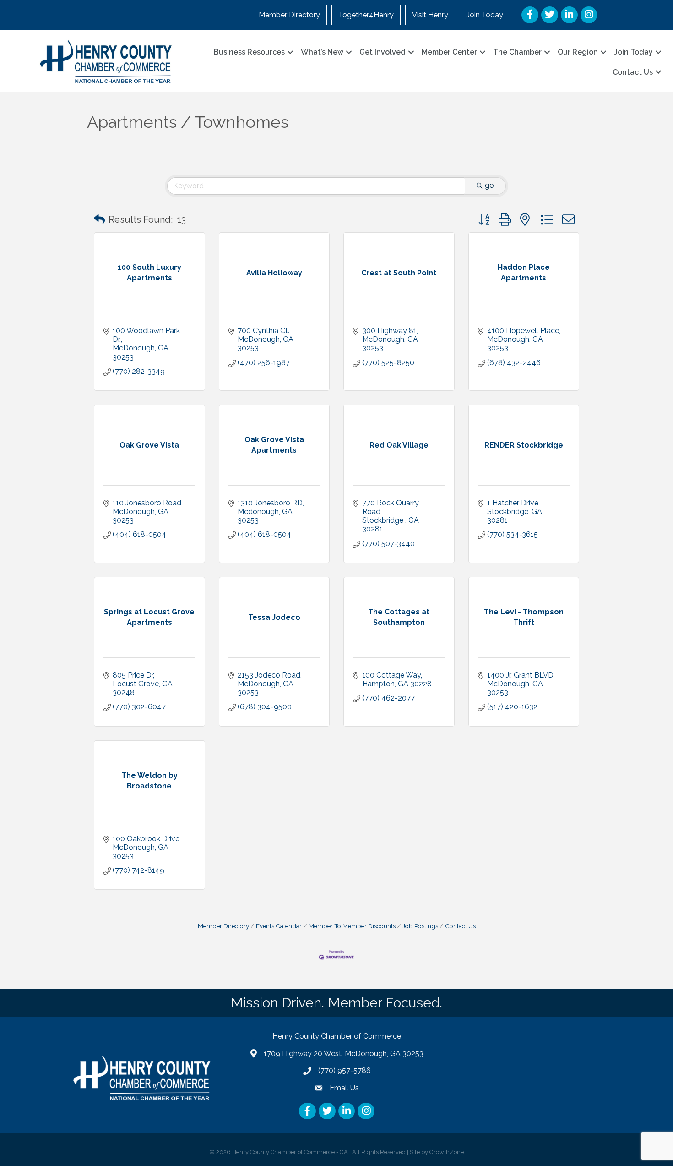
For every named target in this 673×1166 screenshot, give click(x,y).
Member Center (449, 52)
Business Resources (249, 52)
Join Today (485, 15)
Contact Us (633, 72)
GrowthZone (446, 1152)
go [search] (489, 185)
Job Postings (420, 926)
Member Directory (289, 15)
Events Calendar (279, 926)
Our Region (578, 52)
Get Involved (382, 52)
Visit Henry (430, 15)
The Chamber (517, 52)
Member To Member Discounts (352, 926)
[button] (99, 219)
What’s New (322, 52)
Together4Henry (366, 15)
